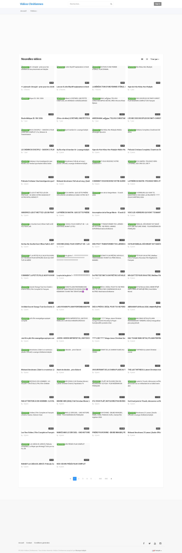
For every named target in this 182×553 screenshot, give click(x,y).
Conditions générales (42, 543)
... (95, 479)
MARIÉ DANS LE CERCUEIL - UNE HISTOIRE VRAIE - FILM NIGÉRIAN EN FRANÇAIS (88, 432)
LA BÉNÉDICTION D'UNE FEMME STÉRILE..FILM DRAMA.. (114, 87)
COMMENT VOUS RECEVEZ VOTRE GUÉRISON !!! (111, 181)
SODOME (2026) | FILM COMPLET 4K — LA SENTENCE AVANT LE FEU (83, 244)
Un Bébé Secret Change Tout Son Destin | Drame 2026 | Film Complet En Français (52, 307)
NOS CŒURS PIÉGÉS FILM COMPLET (71, 464)
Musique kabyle (81, 550)
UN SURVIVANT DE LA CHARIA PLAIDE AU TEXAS (111, 370)
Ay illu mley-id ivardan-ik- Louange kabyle (73, 150)
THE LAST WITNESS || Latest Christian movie (145, 370)
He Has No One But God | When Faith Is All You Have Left (42, 244)
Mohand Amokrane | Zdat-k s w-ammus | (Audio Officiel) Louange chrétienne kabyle (53, 370)
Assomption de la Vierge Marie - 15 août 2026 (110, 212)
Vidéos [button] (33, 11)
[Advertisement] (91, 33)
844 (106, 479)
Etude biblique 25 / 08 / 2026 (32, 118)
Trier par (154, 59)
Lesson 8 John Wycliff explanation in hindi (73, 87)
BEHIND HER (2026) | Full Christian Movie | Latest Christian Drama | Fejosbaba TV (88, 401)
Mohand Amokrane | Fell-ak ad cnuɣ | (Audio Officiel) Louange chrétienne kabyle (88, 181)
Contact (29, 543)
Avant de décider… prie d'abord (69, 370)
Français (157, 550)
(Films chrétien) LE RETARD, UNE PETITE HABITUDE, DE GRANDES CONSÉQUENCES (89, 118)
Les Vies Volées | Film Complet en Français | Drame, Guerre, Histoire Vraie (49, 432)
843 (100, 479)
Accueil (23, 11)
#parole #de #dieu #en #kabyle (140, 87)
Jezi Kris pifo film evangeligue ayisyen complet (39, 338)
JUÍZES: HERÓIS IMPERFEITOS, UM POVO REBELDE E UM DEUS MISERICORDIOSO (88, 338)
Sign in (157, 4)
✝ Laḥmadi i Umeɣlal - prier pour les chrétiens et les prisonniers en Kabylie (50, 87)
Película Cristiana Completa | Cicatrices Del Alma (147, 150)
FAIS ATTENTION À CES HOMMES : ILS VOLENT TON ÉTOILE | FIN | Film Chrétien (52, 401)
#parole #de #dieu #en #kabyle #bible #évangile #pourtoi (115, 150)
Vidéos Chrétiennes (31, 4)
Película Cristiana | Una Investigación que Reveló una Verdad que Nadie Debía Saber (53, 181)
